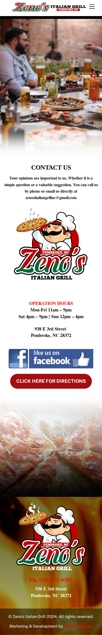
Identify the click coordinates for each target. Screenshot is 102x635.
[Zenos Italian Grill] (49, 9)
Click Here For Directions (51, 381)
